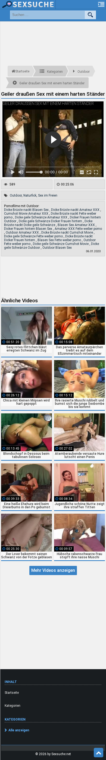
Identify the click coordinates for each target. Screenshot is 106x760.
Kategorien (12, 706)
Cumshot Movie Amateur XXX (26, 213)
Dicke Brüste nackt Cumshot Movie (67, 232)
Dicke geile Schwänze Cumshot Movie (61, 244)
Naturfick (29, 195)
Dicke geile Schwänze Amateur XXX (41, 217)
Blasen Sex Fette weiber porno (60, 240)
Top (98, 752)
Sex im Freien (47, 195)
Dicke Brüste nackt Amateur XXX (75, 210)
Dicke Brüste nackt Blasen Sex (26, 210)
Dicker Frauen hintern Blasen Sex (28, 229)
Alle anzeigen (18, 730)
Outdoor (16, 195)
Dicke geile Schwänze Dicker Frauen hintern (51, 221)
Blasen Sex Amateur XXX (77, 225)
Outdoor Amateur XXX (23, 232)
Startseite (12, 693)
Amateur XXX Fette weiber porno (78, 229)
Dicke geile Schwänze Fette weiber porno (34, 236)
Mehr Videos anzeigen (53, 570)
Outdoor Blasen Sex (57, 248)
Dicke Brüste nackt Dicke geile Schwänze (48, 223)
